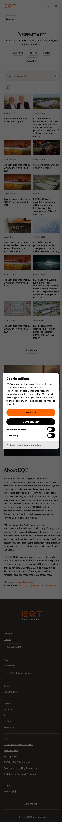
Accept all (30, 412)
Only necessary (30, 421)
